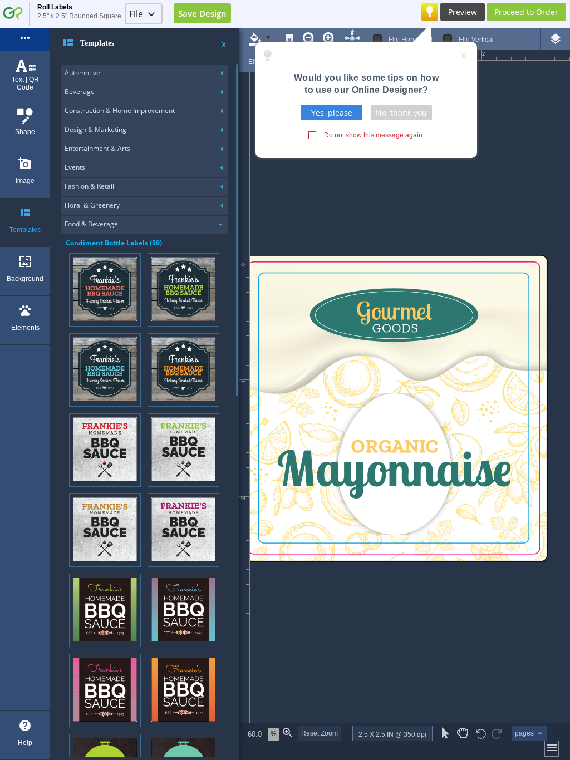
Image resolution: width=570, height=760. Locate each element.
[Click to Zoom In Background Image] (330, 39)
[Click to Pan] (462, 733)
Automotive (82, 72)
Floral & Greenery (92, 205)
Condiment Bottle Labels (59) (114, 243)
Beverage (80, 91)
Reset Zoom (319, 733)
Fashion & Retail (89, 186)
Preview (462, 12)
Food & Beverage (91, 224)
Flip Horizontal (411, 39)
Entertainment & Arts (97, 148)
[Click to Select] (445, 733)
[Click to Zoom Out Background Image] (309, 39)
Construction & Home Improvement (120, 110)
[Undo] (481, 735)
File (136, 14)
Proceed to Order (526, 12)
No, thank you (401, 112)
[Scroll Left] (346, 37)
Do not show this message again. (374, 135)
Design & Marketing (95, 129)
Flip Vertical (476, 39)
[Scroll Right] (358, 37)
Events (75, 167)
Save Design (202, 13)
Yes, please (331, 112)
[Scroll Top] (352, 32)
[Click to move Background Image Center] (352, 38)
